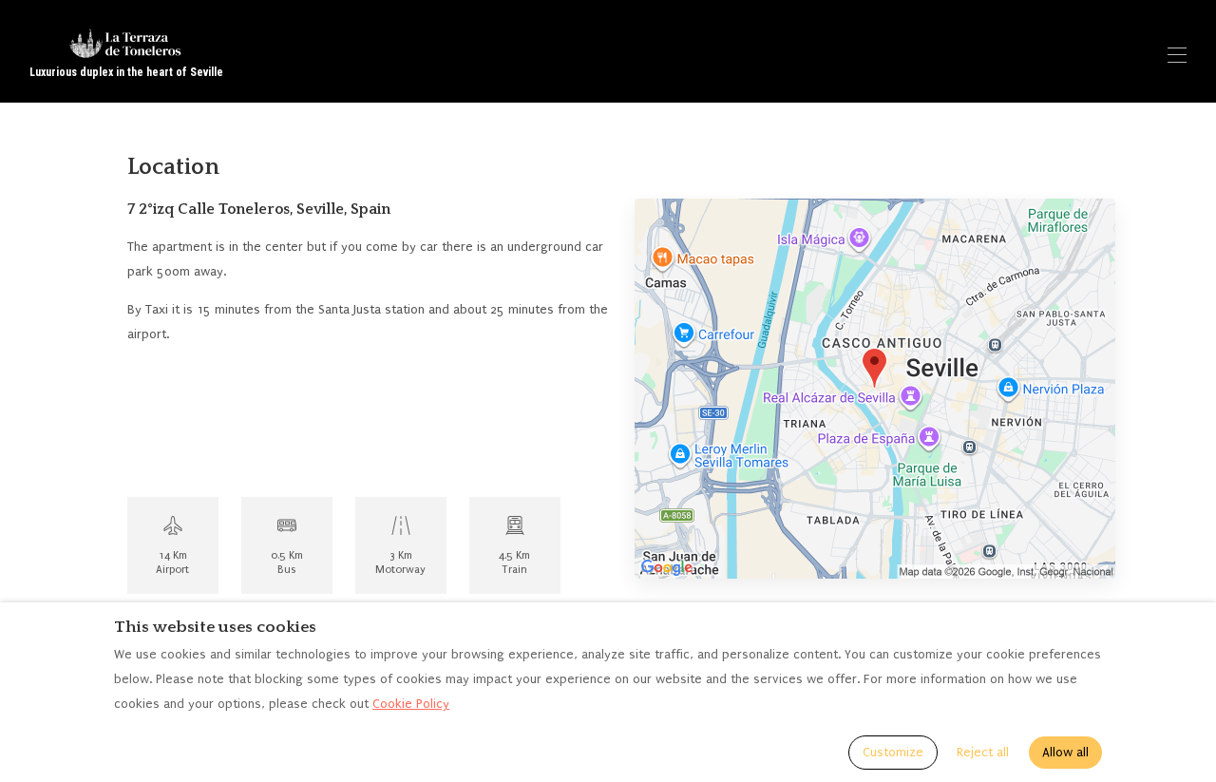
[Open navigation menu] (1177, 55)
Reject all (983, 752)
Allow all (1065, 752)
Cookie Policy (410, 703)
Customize (893, 752)
